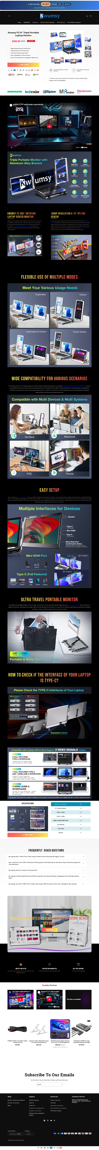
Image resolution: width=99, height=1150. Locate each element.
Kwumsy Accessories (13, 1102)
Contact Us (32, 1105)
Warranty (53, 1102)
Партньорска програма (57, 1105)
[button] (9, 16)
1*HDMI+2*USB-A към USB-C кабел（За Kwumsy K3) (17, 1041)
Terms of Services (55, 1100)
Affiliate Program (34, 1100)
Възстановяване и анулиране (58, 1108)
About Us (31, 1102)
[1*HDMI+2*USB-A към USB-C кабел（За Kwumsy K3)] (17, 1029)
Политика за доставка (35, 1110)
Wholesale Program (56, 1110)
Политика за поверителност (36, 1108)
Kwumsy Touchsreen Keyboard (16, 1100)
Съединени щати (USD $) (15, 1134)
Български (28, 1134)
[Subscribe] (61, 1084)
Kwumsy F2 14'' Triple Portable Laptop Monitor (23, 34)
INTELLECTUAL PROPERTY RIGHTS (36, 1114)
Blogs (9, 1105)
